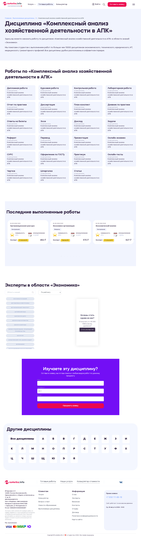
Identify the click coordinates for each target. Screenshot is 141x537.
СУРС (19, 159)
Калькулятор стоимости (88, 481)
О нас (74, 494)
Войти (97, 4)
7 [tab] (80, 256)
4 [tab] (70, 256)
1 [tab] (61, 256)
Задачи (120, 125)
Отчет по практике (19, 109)
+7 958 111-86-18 (114, 497)
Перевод (53, 142)
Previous (6, 237)
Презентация (86, 142)
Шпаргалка (53, 175)
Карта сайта (77, 519)
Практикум (86, 159)
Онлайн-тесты (120, 159)
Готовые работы (46, 4)
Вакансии (76, 502)
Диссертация (53, 109)
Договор (75, 512)
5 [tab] (74, 256)
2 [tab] (64, 256)
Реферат (19, 142)
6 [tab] (77, 256)
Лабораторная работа (120, 92)
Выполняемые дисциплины (23, 18)
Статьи (86, 175)
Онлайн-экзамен (120, 142)
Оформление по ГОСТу (53, 159)
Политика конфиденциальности (85, 516)
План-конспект (86, 109)
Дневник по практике (120, 109)
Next (132, 237)
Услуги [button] (31, 4)
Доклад (86, 125)
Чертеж (19, 175)
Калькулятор (61, 4)
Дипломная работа (19, 92)
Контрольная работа (86, 92)
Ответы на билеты (19, 125)
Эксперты (76, 498)
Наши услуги (66, 481)
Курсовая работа (53, 92)
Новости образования (47, 505)
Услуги (41, 494)
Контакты (76, 505)
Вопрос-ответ (44, 502)
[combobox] (39, 391)
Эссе (53, 125)
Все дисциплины (22, 439)
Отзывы (75, 509)
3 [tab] (67, 256)
